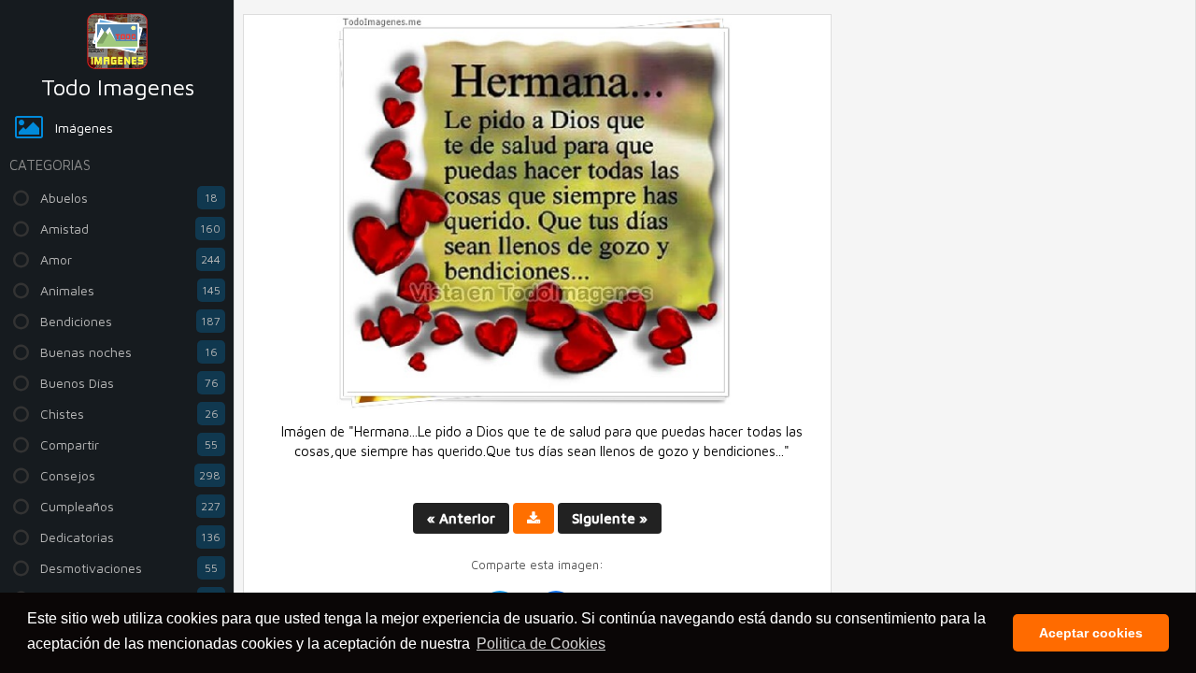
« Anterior (461, 518)
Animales (130, 290)
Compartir (129, 444)
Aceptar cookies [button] (1091, 632)
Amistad (130, 228)
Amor (130, 259)
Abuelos (129, 198)
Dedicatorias (130, 537)
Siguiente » (610, 518)
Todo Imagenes (117, 87)
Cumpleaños (130, 506)
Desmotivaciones (129, 568)
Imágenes (84, 128)
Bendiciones (130, 321)
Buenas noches (129, 352)
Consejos (130, 475)
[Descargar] (533, 518)
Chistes (129, 414)
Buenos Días (129, 383)
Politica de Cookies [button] (541, 644)
